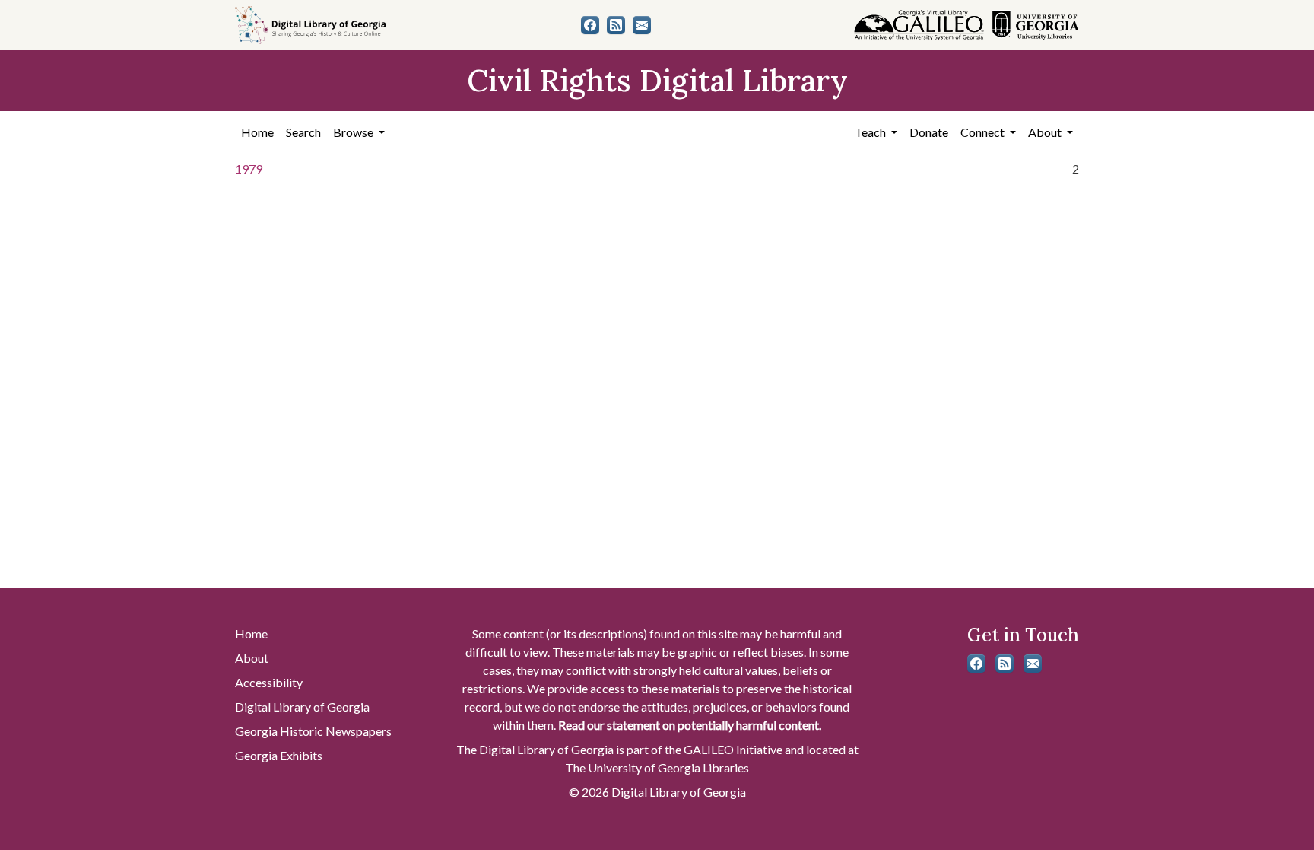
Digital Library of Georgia (302, 706)
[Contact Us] (642, 25)
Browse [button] (354, 132)
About (251, 658)
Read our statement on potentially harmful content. (689, 725)
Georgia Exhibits (278, 755)
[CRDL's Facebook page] (590, 25)
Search (303, 132)
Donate (928, 132)
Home (257, 132)
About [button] (1046, 132)
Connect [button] (983, 132)
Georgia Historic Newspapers (313, 731)
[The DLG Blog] (616, 25)
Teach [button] (871, 132)
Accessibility (269, 682)
